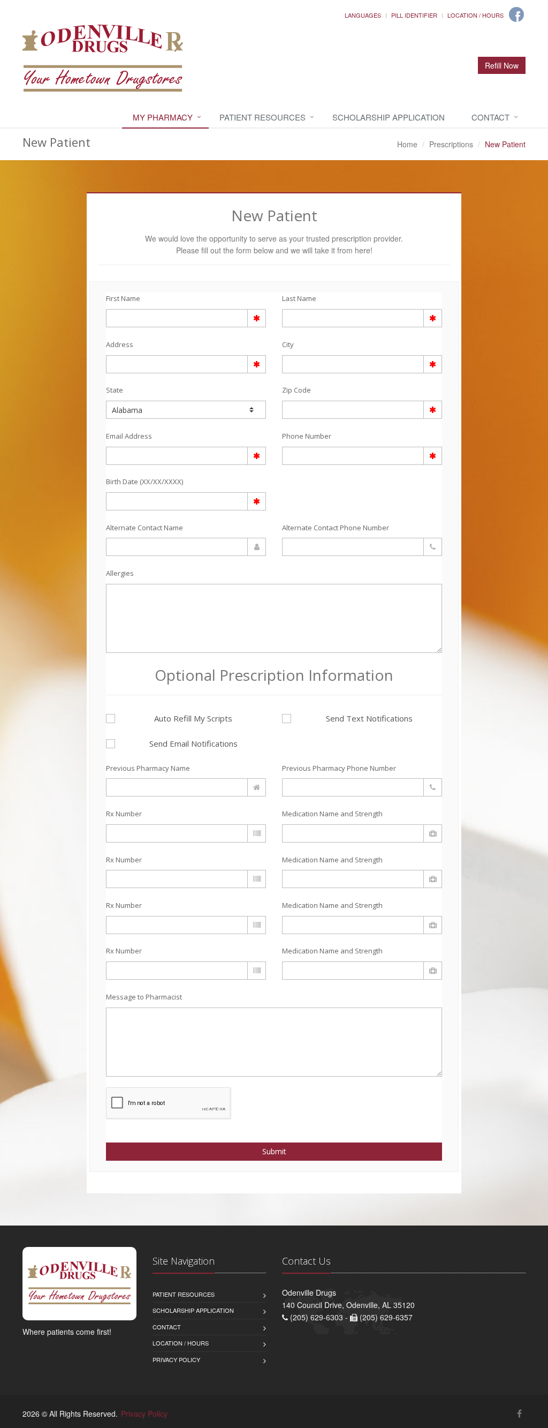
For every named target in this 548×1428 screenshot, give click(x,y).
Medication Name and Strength (332, 813)
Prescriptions (451, 144)
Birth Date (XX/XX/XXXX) (144, 481)
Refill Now (502, 65)
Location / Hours (475, 15)
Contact (490, 117)
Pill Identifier (414, 15)
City (288, 344)
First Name (123, 298)
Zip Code (296, 390)
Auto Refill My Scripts (193, 718)
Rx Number (124, 813)
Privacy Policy (176, 1359)
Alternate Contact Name (144, 527)
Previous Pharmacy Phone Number (339, 768)
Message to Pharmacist (144, 997)
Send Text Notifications (369, 718)
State (114, 390)
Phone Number (306, 436)
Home (407, 144)
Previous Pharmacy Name (148, 768)
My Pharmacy (163, 117)
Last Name (299, 298)
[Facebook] (516, 14)
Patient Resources (262, 117)
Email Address (129, 436)
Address (119, 344)
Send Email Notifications (193, 743)
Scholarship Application (388, 117)
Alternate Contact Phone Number (335, 527)
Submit (274, 1151)
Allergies (120, 573)
